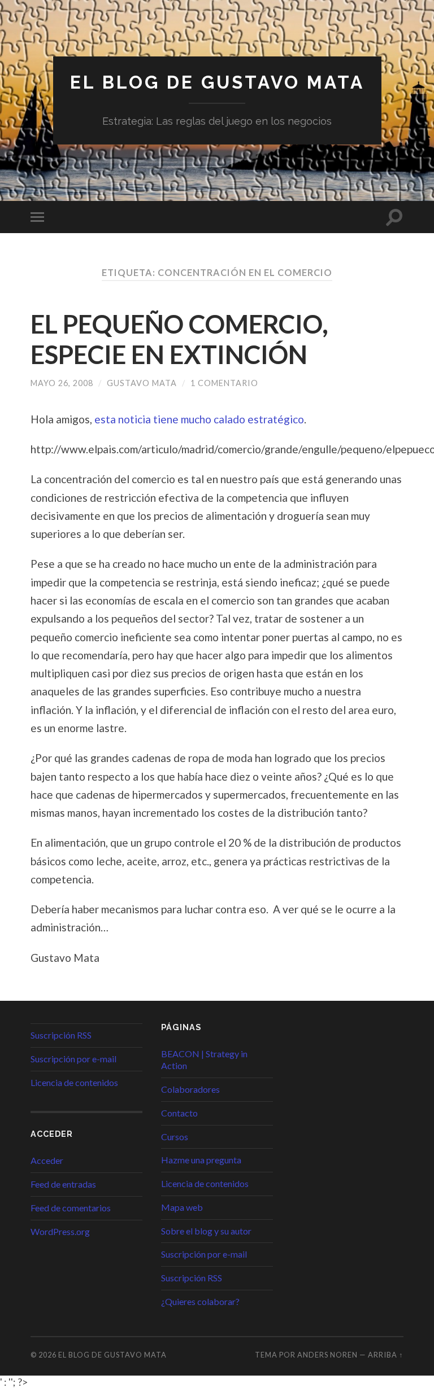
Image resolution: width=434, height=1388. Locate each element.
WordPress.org (60, 1231)
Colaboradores (190, 1089)
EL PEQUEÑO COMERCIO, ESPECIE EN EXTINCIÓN (179, 339)
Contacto (179, 1112)
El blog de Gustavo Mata (217, 82)
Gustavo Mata (142, 383)
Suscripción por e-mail (73, 1058)
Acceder (47, 1160)
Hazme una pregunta (201, 1159)
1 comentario (224, 383)
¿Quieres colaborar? (200, 1301)
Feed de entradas (63, 1184)
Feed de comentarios (71, 1207)
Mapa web (182, 1207)
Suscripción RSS (61, 1035)
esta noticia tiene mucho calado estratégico (199, 419)
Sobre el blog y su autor (206, 1230)
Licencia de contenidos (74, 1082)
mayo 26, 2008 (62, 383)
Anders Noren (327, 1354)
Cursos (174, 1136)
